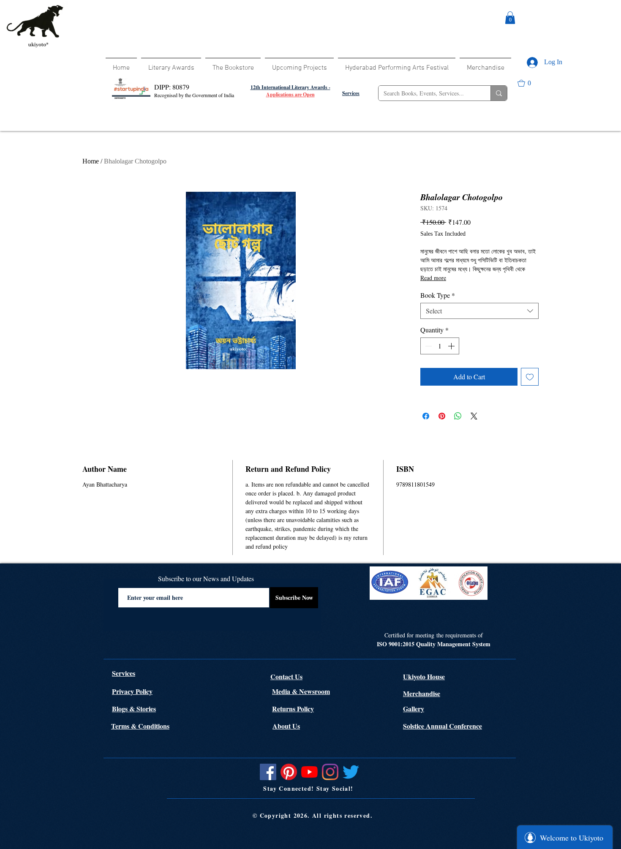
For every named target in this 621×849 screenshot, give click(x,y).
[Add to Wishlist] (530, 377)
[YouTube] (309, 772)
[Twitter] (351, 772)
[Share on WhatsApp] (458, 416)
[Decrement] (427, 346)
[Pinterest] (289, 772)
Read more (433, 278)
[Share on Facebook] (426, 416)
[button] (510, 17)
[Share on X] (474, 416)
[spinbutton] (439, 346)
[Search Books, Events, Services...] (498, 93)
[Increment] (452, 346)
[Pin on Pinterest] (442, 416)
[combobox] (479, 311)
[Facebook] (268, 772)
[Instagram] (330, 772)
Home (90, 161)
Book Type (437, 295)
